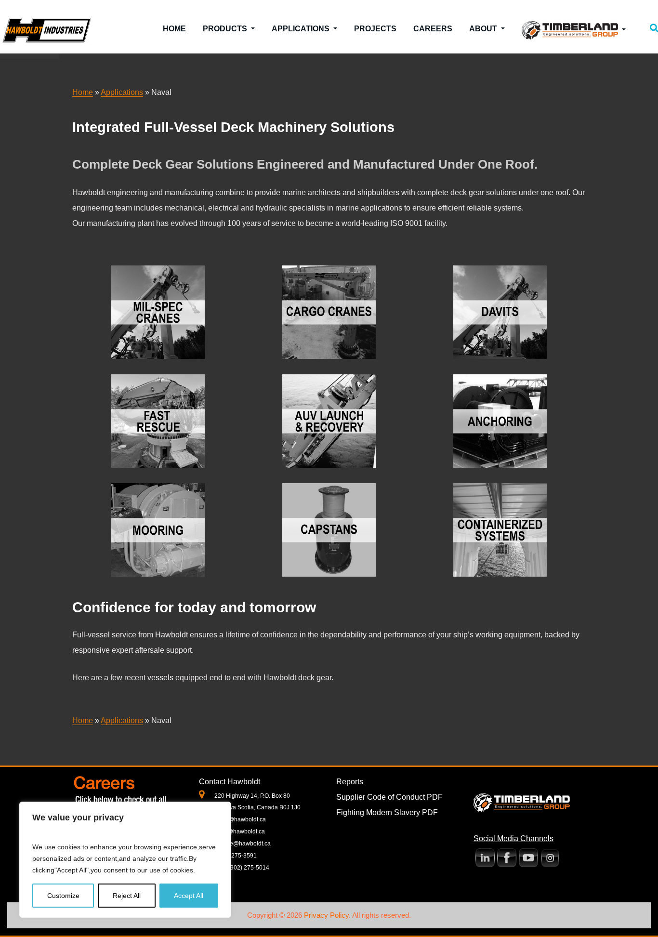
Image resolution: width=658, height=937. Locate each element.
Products (226, 29)
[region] (125, 860)
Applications (301, 29)
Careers (432, 29)
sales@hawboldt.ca (240, 819)
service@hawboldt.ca (242, 843)
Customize (63, 895)
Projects (375, 29)
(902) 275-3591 (235, 855)
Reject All (127, 895)
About (484, 29)
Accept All (188, 895)
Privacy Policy (326, 915)
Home (174, 29)
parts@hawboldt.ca (239, 831)
